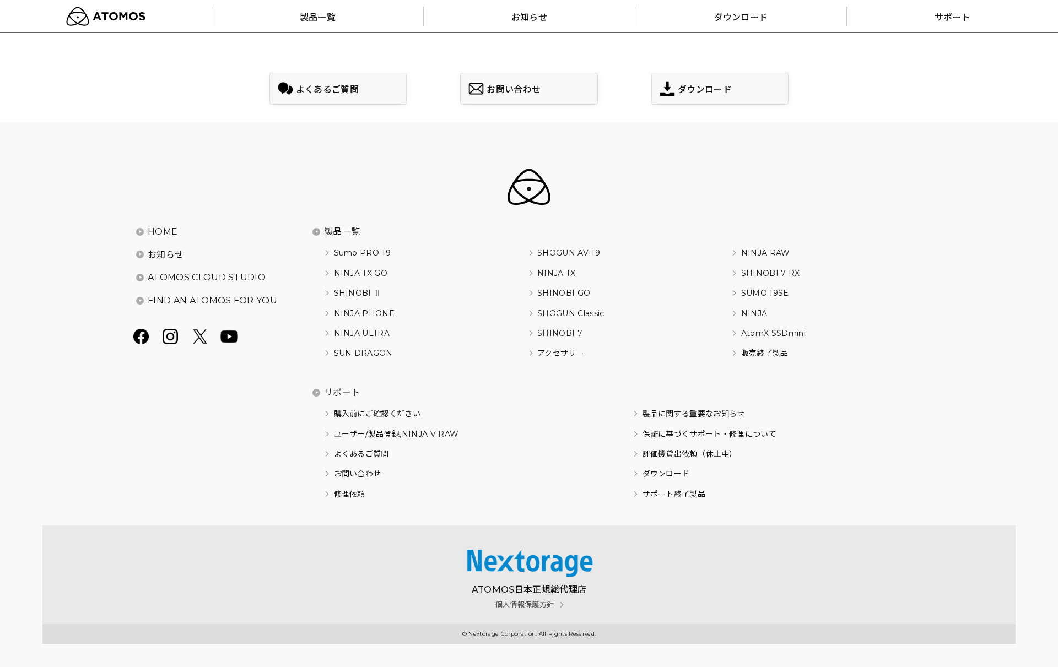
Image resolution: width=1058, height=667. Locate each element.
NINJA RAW (765, 253)
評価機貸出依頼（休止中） (690, 454)
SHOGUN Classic (570, 313)
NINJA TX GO (360, 273)
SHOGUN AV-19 (568, 253)
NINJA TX (556, 273)
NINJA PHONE (364, 313)
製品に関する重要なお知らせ (694, 414)
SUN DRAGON (363, 353)
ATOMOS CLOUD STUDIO (207, 277)
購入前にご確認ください (377, 414)
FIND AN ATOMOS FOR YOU (212, 300)
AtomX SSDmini (773, 333)
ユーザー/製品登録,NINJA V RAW (396, 434)
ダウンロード (666, 474)
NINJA (754, 313)
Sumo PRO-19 (362, 253)
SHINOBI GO (563, 293)
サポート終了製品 (674, 494)
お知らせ (165, 255)
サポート (342, 392)
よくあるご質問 (361, 454)
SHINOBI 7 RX (770, 273)
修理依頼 (349, 494)
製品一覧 (342, 231)
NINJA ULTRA (362, 333)
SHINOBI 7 (559, 333)
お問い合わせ (357, 474)
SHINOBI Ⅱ (357, 293)
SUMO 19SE (765, 293)
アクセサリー (560, 353)
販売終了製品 (764, 353)
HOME (162, 231)
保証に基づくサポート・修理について (709, 434)
